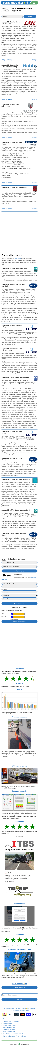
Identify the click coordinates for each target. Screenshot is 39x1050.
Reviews (19, 684)
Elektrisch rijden (7, 1023)
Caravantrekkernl (19, 984)
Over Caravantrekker (9, 1031)
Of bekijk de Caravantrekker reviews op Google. (15, 686)
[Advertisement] (19, 232)
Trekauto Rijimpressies (9, 1025)
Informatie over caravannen (10, 1021)
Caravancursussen (19, 717)
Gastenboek (19, 669)
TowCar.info (17, 258)
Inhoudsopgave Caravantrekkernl (13, 1034)
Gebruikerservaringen (9, 1027)
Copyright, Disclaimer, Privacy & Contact (14, 1036)
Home (4, 1019)
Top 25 (19, 690)
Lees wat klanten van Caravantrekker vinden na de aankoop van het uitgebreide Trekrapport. (19, 672)
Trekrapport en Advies (9, 1029)
